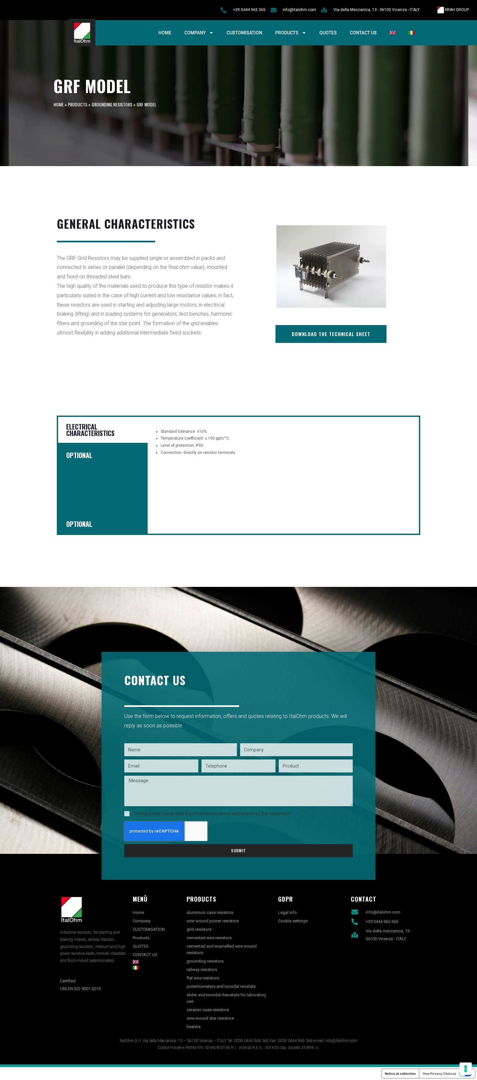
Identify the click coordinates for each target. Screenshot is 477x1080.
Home (164, 32)
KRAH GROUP (456, 9)
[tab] (102, 474)
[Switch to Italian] (411, 32)
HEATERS (194, 1026)
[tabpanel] (283, 442)
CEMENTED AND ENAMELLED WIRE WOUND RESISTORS (222, 949)
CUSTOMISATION (244, 32)
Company (195, 32)
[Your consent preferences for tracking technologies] (465, 1068)
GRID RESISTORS (199, 929)
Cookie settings (293, 920)
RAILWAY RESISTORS (202, 969)
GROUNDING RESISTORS (112, 104)
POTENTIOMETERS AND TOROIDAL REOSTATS (221, 986)
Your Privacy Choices (439, 1073)
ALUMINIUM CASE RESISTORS (210, 912)
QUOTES (328, 32)
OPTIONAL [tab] (79, 455)
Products (287, 32)
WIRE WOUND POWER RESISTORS (213, 920)
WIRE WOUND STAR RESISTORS (210, 1018)
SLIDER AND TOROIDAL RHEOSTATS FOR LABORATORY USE (226, 998)
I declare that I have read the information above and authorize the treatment (212, 813)
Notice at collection (400, 1073)
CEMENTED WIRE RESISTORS (209, 937)
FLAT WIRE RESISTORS (203, 978)
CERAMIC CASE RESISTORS (208, 1009)
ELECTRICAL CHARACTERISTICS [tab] (90, 430)
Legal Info (287, 912)
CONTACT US (363, 32)
